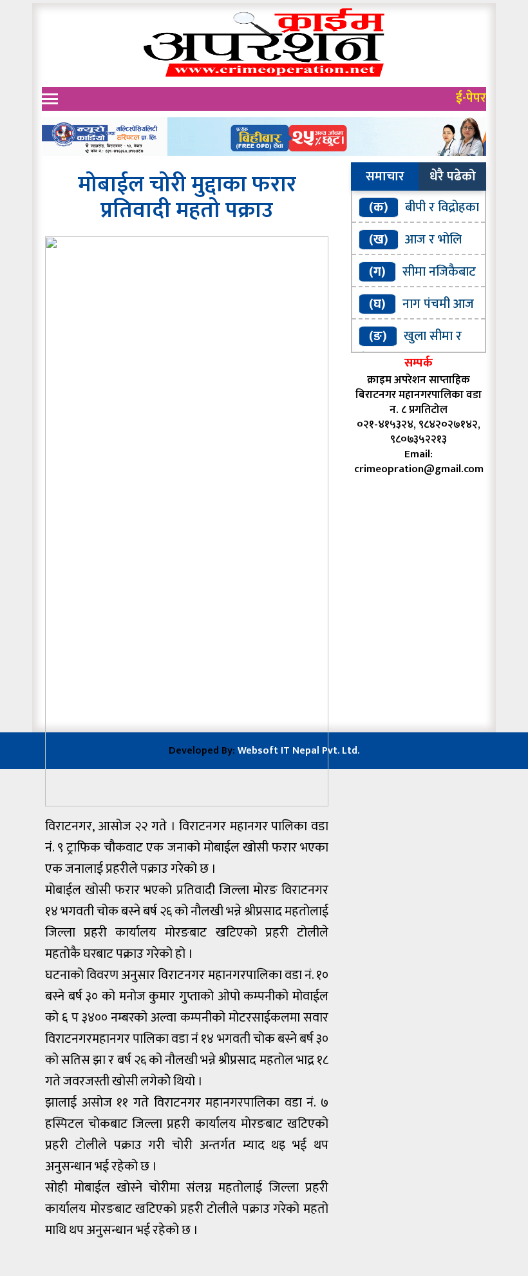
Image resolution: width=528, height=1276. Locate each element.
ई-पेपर (471, 98)
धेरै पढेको (452, 176)
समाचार (385, 176)
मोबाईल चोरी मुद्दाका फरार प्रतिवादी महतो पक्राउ (187, 197)
